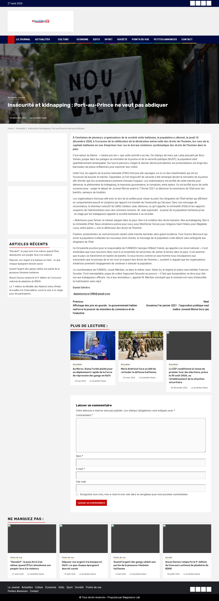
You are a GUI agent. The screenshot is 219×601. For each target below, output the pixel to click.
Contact (187, 39)
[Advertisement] (37, 157)
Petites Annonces (165, 39)
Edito (96, 39)
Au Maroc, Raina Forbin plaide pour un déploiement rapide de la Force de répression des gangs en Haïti (93, 372)
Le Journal (23, 39)
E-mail (80, 468)
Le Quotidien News (38, 118)
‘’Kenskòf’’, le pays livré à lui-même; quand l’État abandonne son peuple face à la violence (30, 565)
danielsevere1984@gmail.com (91, 293)
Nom (79, 456)
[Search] (209, 40)
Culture (63, 39)
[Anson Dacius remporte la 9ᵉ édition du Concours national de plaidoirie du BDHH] (187, 538)
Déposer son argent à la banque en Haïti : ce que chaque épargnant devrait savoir (82, 565)
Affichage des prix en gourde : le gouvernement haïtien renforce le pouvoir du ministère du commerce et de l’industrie (105, 307)
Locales (21, 97)
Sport (109, 39)
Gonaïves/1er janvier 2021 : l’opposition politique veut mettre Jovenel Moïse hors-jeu (177, 305)
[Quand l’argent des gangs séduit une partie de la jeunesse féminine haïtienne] (135, 538)
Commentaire (84, 415)
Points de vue (140, 39)
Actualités (42, 39)
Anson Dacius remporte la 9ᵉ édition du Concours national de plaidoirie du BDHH (186, 565)
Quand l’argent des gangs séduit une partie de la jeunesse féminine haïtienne (135, 565)
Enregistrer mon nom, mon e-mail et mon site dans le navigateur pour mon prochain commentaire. (134, 494)
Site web (81, 481)
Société (122, 39)
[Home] (11, 39)
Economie (82, 39)
